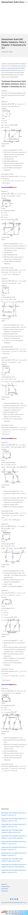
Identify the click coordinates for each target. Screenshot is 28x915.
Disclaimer (4, 888)
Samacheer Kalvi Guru (20, 902)
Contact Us (4, 891)
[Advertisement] (14, 19)
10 (6, 914)
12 (12, 914)
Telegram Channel (20, 914)
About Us (4, 884)
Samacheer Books (16, 913)
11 (9, 914)
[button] (14, 912)
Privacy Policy (5, 886)
